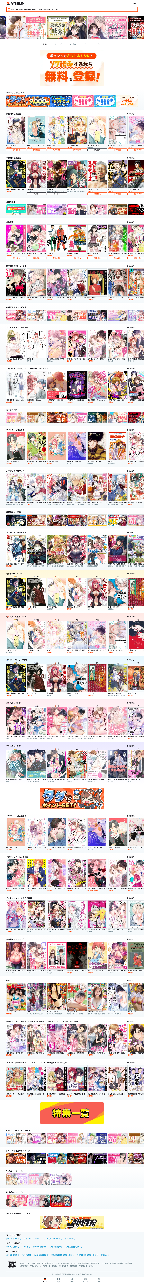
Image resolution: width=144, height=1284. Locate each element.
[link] (17, 101)
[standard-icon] (135, 9)
